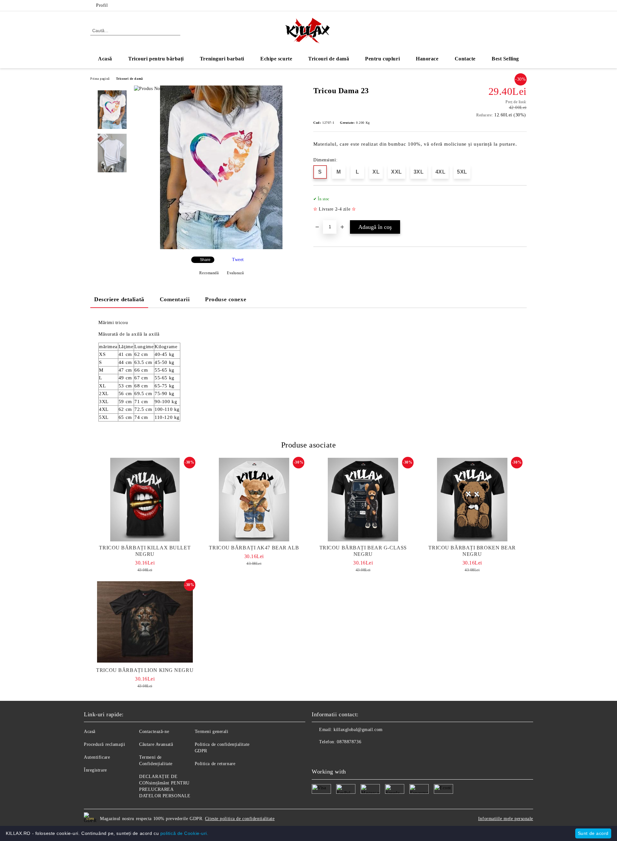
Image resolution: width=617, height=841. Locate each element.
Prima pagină (100, 78)
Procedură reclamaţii (104, 744)
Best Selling (505, 58)
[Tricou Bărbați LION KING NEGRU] (145, 622)
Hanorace (427, 58)
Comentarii (175, 299)
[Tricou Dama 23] (221, 247)
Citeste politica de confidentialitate (240, 818)
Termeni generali (211, 731)
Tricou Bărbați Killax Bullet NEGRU (145, 551)
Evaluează (235, 273)
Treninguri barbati (222, 58)
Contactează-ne (154, 731)
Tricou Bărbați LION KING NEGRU (144, 670)
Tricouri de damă (328, 58)
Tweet (238, 259)
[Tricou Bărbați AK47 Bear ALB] (254, 499)
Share (205, 260)
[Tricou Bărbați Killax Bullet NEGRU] (145, 499)
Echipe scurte (276, 58)
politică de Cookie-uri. (184, 833)
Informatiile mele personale (505, 818)
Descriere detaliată (119, 299)
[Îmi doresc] (522, 206)
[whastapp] (345, 755)
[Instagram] (523, 5)
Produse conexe (225, 299)
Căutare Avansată (156, 744)
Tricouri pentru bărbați (156, 58)
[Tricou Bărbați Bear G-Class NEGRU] (363, 499)
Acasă (105, 58)
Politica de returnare (215, 763)
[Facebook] (513, 5)
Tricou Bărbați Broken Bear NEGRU (472, 551)
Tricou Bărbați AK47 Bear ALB (254, 547)
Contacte (465, 58)
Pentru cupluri (382, 58)
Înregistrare (95, 770)
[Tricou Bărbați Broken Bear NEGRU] (472, 499)
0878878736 (349, 741)
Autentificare (97, 757)
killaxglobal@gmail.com (358, 729)
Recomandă (209, 273)
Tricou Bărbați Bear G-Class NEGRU (363, 551)
